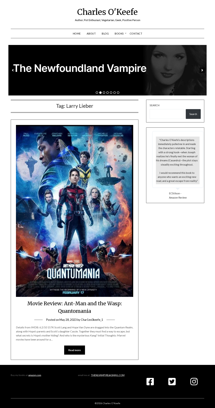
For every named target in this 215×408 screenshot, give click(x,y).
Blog (105, 33)
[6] (114, 92)
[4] (107, 92)
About (91, 33)
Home (77, 33)
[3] (104, 92)
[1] (97, 92)
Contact (136, 33)
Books (119, 33)
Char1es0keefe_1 (92, 319)
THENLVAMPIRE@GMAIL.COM (107, 375)
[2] (100, 92)
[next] (202, 70)
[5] (111, 92)
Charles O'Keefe (107, 12)
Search (154, 105)
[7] (118, 92)
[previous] (12, 70)
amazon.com (34, 375)
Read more (74, 350)
